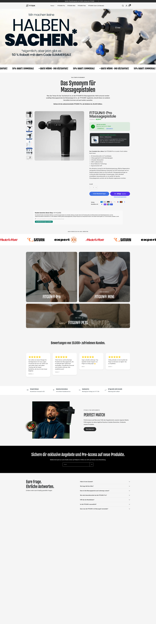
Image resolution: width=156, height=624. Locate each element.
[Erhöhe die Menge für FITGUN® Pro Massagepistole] (96, 187)
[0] (129, 5)
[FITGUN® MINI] (104, 277)
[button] (90, 429)
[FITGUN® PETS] (78, 316)
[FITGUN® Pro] (51, 277)
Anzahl (91, 184)
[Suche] (122, 5)
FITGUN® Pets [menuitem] (82, 5)
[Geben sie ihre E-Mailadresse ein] (91, 464)
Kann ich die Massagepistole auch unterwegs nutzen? (94, 490)
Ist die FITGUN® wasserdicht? (88, 504)
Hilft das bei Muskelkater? (87, 500)
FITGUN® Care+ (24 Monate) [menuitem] (96, 5)
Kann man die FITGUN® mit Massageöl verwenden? (94, 509)
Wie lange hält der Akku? (86, 486)
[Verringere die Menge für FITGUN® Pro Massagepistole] (90, 187)
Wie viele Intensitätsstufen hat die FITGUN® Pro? (93, 495)
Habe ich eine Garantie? (86, 481)
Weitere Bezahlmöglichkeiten (120, 196)
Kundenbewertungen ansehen (44, 221)
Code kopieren (109, 128)
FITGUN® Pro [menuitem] (61, 5)
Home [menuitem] (52, 5)
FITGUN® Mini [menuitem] (71, 5)
